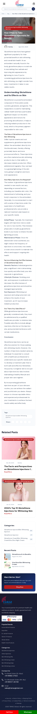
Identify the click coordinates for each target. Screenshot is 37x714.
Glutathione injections (12, 342)
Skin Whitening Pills (7, 657)
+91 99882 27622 (11, 676)
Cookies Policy (17, 701)
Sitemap (19, 703)
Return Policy (17, 698)
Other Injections (6, 654)
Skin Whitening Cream (8, 660)
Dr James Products (7, 633)
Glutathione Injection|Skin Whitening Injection (16, 416)
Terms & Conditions (29, 701)
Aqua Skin (4, 630)
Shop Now (19, 587)
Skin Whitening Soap (8, 663)
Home (3, 13)
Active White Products (8, 627)
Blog (8, 13)
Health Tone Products (8, 643)
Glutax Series (5, 640)
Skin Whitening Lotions (8, 666)
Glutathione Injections (8, 650)
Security (8, 698)
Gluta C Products (7, 636)
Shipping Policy (27, 698)
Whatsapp (28, 712)
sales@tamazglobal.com (14, 688)
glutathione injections (17, 311)
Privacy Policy (7, 701)
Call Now (9, 712)
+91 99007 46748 (11, 682)
